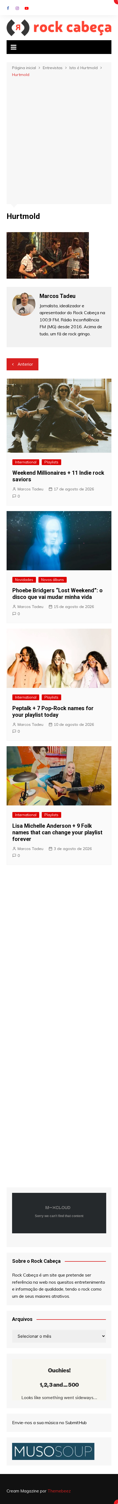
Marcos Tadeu (30, 489)
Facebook (8, 8)
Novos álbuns (52, 579)
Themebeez (59, 1491)
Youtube (27, 8)
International (25, 462)
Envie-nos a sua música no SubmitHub (49, 1422)
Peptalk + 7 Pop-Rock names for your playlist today (53, 711)
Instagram (17, 8)
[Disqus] (59, 950)
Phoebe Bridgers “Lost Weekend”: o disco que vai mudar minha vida (57, 593)
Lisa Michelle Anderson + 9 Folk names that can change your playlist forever (57, 832)
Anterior (25, 364)
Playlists (51, 462)
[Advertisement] (59, 140)
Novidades (24, 579)
